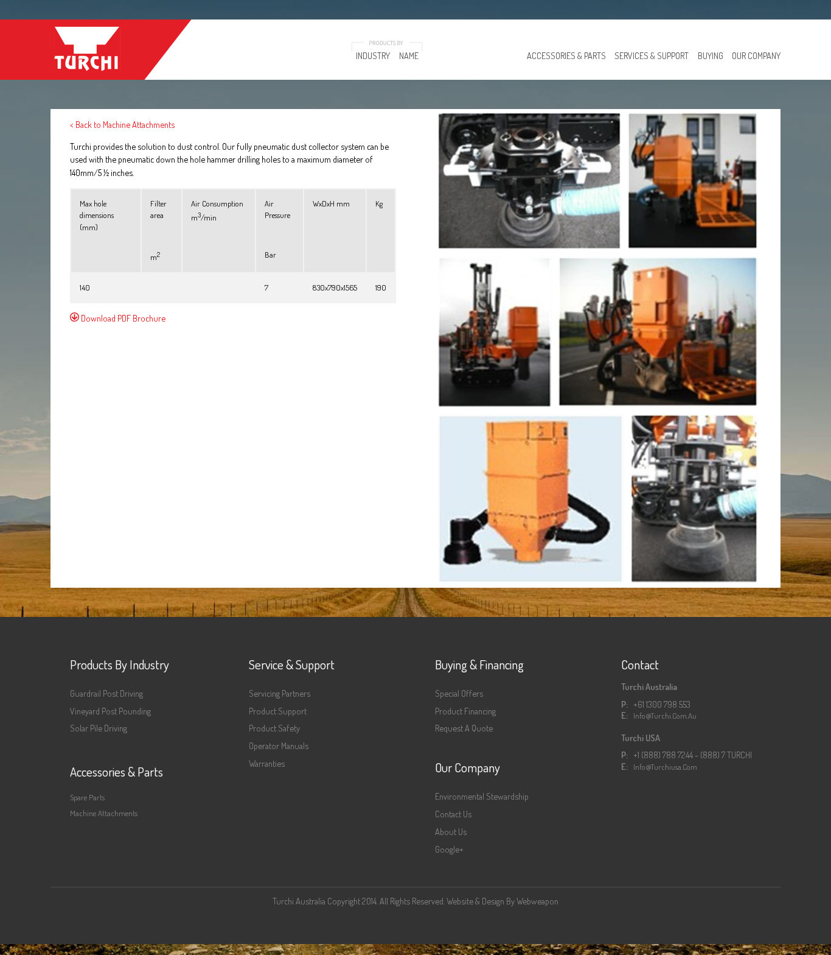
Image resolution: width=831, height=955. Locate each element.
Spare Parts (87, 797)
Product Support (278, 710)
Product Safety (274, 727)
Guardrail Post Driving (106, 693)
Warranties (267, 763)
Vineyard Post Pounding (110, 710)
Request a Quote (464, 727)
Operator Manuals (278, 745)
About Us (451, 831)
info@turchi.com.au (665, 716)
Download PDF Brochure (122, 317)
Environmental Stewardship (482, 796)
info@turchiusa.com (665, 767)
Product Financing (465, 710)
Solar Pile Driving (98, 727)
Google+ (449, 849)
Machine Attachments (103, 813)
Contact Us (453, 813)
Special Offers (459, 693)
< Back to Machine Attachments (122, 124)
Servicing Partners (279, 693)
